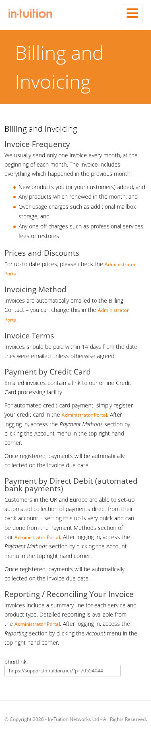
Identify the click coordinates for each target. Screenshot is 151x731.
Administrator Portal (84, 414)
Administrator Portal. (37, 537)
